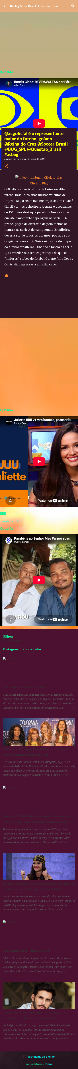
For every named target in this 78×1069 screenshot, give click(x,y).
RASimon (49, 1064)
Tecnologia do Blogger (41, 1056)
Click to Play (39, 183)
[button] (6, 166)
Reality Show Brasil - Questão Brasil (34, 6)
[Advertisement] (39, 362)
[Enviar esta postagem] (6, 276)
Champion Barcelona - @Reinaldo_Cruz (26, 950)
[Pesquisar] (73, 5)
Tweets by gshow (13, 640)
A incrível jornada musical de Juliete (24, 687)
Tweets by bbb (9, 521)
